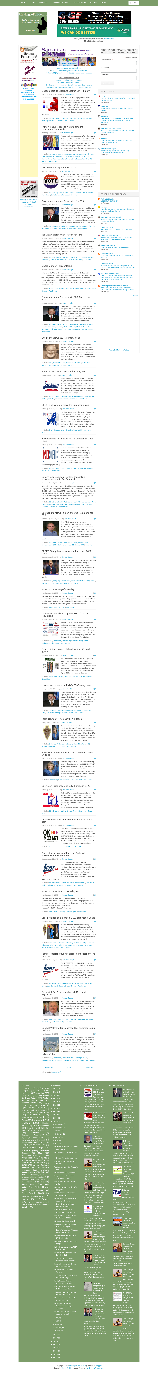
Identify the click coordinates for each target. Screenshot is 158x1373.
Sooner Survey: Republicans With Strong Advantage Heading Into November (115, 151)
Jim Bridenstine (58, 156)
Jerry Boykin (51, 986)
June (56, 1144)
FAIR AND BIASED (107, 199)
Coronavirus (35, 1115)
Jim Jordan (90, 883)
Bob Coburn (68, 542)
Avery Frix (64, 324)
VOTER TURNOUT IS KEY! (109, 201)
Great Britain (70, 288)
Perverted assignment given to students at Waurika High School (99, 1288)
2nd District (57, 118)
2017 (47, 1091)
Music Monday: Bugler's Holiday (58, 589)
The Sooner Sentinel (108, 245)
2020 (47, 1093)
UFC (61, 1022)
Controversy (66, 641)
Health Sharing (79, 3)
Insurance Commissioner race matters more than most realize (69, 87)
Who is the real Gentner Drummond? (69, 80)
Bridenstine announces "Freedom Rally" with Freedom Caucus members (64, 854)
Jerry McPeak (77, 327)
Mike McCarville (47, 945)
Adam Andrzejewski (56, 677)
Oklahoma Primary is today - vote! (59, 167)
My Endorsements (78, 192)
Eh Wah (76, 943)
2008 (54, 1357)
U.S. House (59, 121)
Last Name (105, 75)
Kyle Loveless (83, 710)
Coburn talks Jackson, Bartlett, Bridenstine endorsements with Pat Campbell (63, 478)
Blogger (98, 1366)
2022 (29, 1096)
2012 (47, 1088)
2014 (28, 1091)
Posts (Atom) (56, 1072)
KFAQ (62, 504)
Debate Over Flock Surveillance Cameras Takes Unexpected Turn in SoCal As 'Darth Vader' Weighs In (117, 120)
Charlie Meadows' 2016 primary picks (61, 337)
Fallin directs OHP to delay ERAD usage (62, 719)
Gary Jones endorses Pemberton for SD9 (63, 201)
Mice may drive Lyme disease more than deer (116, 229)
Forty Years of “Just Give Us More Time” (115, 247)
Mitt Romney (46, 583)
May (56, 1318)
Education (37, 1120)
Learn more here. (109, 39)
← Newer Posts (47, 1067)
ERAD (76, 710)
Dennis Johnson (69, 154)
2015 (54, 1335)
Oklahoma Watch (107, 264)
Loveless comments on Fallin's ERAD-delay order (66, 685)
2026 (54, 1089)
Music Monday (85, 288)
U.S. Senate (43, 1199)
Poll (48, 471)
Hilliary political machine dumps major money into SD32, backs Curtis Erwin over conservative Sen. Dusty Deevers (94, 1316)
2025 (54, 1092)
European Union (59, 430)
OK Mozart (69, 847)
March (57, 1324)
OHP (47, 713)
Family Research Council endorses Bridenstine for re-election (69, 955)
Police (71, 713)
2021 (54, 1105)
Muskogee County (56, 228)
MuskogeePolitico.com (77, 1366)
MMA (57, 643)
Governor (35, 1133)
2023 (54, 1098)
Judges (29, 1145)
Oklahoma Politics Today (109, 235)
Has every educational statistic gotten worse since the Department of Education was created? (118, 266)
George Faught (57, 327)
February (58, 1328)
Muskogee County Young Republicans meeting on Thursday (63, 1306)
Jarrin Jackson (83, 118)
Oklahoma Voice (107, 227)
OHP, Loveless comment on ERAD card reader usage (68, 917)
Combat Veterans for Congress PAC (74, 1058)
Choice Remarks (107, 253)
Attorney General (29, 1103)
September (58, 1134)
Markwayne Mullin (48, 121)
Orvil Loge (79, 945)
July (56, 1140)
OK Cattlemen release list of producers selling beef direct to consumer (129, 1223)
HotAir (103, 96)
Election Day (80, 154)
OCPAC (79, 363)
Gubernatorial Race (30, 1135)
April (56, 1321)
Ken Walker (68, 156)
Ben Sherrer (57, 257)
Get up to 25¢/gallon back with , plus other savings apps (69, 73)
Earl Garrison (88, 324)
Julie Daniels (77, 811)
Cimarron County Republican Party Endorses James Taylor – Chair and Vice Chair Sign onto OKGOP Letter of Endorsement (117, 277)
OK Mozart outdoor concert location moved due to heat (67, 820)
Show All (135, 295)
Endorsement (73, 226)
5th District (31, 1098)
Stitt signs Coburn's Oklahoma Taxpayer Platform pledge (123, 1195)
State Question (36, 1190)
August (57, 1137)
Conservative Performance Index (33, 1110)
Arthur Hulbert (58, 542)
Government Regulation (79, 641)
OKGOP (25, 1165)
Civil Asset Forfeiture (56, 710)
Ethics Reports (76, 581)
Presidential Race (57, 583)
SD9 (64, 228)
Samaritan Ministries (28, 1179)
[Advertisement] (29, 140)
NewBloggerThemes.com (95, 1368)
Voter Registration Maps (30, 1205)
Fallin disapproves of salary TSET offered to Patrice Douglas (68, 753)
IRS (70, 677)
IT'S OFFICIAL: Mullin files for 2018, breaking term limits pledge (128, 1297)
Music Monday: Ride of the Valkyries (60, 891)
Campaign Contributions (61, 581)
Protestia (104, 138)
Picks (88, 192)
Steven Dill (63, 260)
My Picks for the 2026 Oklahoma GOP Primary (98, 1092)
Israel (43, 1140)
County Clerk (57, 192)
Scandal (42, 1179)
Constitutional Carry (28, 1112)
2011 (54, 1348)
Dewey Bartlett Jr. (59, 502)
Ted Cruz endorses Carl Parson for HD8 (62, 234)
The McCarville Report (108, 149)
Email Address (107, 60)
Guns (66, 677)
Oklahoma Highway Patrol (59, 713)
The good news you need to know (69, 68)
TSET (80, 780)
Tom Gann (78, 260)
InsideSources (67, 468)
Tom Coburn (73, 399)
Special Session (29, 1184)
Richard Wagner (71, 912)
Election (26, 1123)
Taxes (35, 1196)
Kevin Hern (26, 1148)
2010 (38, 1088)
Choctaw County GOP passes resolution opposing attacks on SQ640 (99, 1211)
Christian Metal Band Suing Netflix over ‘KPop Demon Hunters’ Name (116, 141)
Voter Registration (36, 1202)
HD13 (65, 327)
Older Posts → (90, 1067)
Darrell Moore (75, 257)
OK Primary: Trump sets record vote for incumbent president (128, 1145)
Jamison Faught (68, 94)
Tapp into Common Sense (110, 274)
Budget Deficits (39, 1105)
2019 (38, 1093)
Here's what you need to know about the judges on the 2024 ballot (128, 1323)
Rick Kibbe (45, 260)
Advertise (43, 3)
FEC (83, 581)
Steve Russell (76, 159)
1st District (53, 883)
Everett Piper (67, 811)
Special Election (37, 1182)
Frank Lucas (89, 154)
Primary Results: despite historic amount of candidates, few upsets (64, 128)
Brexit (51, 288)
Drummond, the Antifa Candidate (69, 82)
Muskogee (76, 545)
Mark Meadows (47, 885)
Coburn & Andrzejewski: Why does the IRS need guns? (66, 650)
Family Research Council (80, 983)
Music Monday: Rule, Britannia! (57, 266)
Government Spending (40, 1130)
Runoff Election (37, 1177)
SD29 (84, 811)
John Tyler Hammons (64, 545)
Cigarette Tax (26, 1107)
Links (103, 3)
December (58, 1124)
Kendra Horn (40, 1145)
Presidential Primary (30, 1175)
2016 (50, 118)
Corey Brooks (58, 154)
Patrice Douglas (72, 780)
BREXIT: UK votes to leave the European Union (65, 405)
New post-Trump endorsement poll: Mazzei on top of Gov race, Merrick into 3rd (99, 1260)
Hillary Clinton (90, 581)
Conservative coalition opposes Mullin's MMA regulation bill (65, 614)
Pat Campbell (83, 504)
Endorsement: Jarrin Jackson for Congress (63, 371)
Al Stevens (57, 324)
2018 (28, 1093)
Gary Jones (83, 226)
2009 (54, 1354)
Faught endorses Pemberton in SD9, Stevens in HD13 (66, 298)
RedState (104, 116)
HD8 (92, 257)
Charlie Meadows (59, 363)
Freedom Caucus (68, 883)
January (57, 1331)
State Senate (66, 159)
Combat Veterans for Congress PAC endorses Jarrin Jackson (68, 1029)
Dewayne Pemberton (60, 226)
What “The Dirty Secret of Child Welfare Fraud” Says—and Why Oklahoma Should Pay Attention (117, 289)
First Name (105, 67)
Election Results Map (69, 118)
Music (77, 288)
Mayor (36, 1158)
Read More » (69, 121)
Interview (88, 502)
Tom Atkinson (58, 885)
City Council (40, 1107)
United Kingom (80, 430)
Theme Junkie (66, 1368)
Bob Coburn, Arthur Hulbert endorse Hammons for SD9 (67, 514)
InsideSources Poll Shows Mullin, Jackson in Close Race (67, 439)
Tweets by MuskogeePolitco (119, 350)
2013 (54, 1341)
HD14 (70, 327)
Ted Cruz (71, 260)
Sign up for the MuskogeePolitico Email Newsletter (69, 71)
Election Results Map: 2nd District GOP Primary (66, 91)
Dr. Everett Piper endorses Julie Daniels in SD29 (66, 786)
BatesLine (104, 106)
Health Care (38, 1138)
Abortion (39, 1100)
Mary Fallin (82, 744)
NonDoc (104, 207)
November (58, 1127)
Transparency (86, 677)
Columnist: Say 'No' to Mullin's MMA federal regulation (64, 993)
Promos (93, 3)
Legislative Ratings (60, 3)
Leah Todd (53, 329)
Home (23, 3)
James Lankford (28, 1142)
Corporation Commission (30, 1117)
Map (90, 118)
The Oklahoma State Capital (111, 128)
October (57, 1131)
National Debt (40, 1163)
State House (57, 159)
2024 (54, 1095)
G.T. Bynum (80, 502)
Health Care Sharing (29, 1140)
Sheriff (92, 192)
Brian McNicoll (63, 1019)
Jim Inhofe (44, 1142)
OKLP (35, 1165)
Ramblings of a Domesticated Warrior (114, 286)
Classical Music (59, 288)
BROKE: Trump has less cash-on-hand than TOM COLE (66, 552)
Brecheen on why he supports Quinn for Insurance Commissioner (69, 85)
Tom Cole (85, 159)
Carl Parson (66, 257)
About (32, 3)
